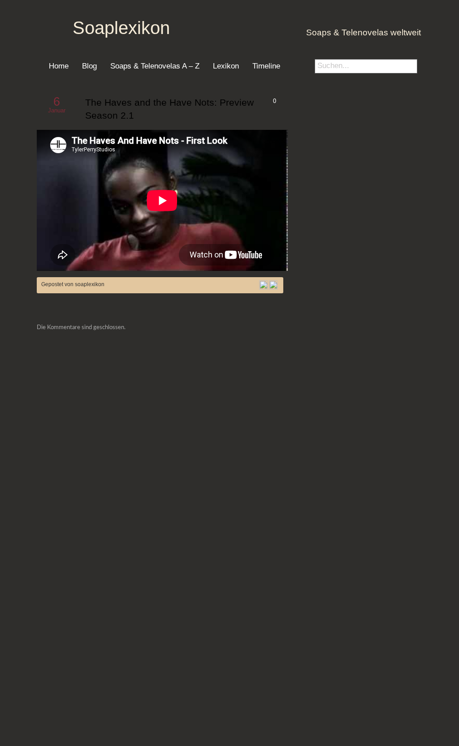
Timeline (266, 65)
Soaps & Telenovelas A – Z (154, 65)
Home (59, 65)
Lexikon (226, 65)
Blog (89, 65)
